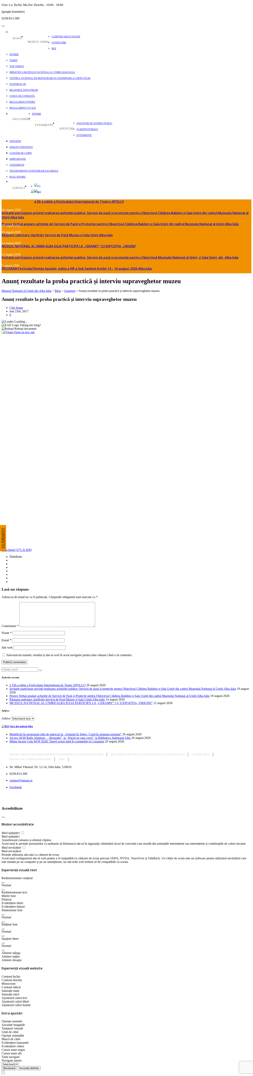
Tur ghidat (16, 66)
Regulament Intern (22, 102)
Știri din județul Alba (21, 726)
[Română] (31, 191)
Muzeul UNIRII (38, 41)
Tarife (13, 60)
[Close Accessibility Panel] (3, 817)
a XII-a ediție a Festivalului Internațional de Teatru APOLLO (79, 201)
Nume (7, 633)
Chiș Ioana (16, 307)
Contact (18, 188)
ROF (54, 48)
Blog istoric (17, 176)
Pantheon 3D (17, 84)
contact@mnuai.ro (20, 780)
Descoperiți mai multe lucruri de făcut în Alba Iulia (148, 754)
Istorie (14, 54)
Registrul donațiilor (23, 90)
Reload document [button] (25, 328)
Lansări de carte (20, 153)
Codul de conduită (22, 96)
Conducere (59, 42)
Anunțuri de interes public (94, 123)
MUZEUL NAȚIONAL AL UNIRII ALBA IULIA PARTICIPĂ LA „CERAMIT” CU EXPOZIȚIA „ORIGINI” (69, 246)
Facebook (15, 787)
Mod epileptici (11, 833)
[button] (3, 882)
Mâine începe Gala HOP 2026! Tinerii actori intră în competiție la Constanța (56, 741)
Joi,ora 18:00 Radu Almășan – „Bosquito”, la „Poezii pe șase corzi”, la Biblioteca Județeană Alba (70, 738)
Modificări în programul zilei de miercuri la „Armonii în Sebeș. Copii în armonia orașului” (65, 734)
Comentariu (10, 626)
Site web (7, 647)
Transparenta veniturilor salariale (33, 171)
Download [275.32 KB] (17, 550)
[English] (35, 186)
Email (6, 640)
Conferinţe (16, 165)
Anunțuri (66, 128)
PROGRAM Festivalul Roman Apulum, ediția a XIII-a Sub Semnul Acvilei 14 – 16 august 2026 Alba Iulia (77, 268)
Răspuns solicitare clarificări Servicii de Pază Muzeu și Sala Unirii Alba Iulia (57, 235)
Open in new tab (24, 332)
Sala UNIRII (20, 119)
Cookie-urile (201, 754)
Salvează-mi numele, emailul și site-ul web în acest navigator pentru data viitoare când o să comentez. (69, 655)
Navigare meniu (12, 1060)
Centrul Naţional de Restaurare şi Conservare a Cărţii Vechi (49, 78)
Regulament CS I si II (22, 108)
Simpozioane (17, 159)
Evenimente (44, 125)
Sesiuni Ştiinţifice (21, 147)
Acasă (17, 38)
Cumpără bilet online (66, 36)
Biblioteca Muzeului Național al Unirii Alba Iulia (42, 72)
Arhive (6, 718)
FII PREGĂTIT (3, 538)
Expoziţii (15, 141)
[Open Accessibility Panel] (3, 1072)
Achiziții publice (87, 129)
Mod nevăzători (12, 847)
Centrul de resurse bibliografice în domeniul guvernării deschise (56, 754)
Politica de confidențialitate (30, 759)
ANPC (62, 759)
